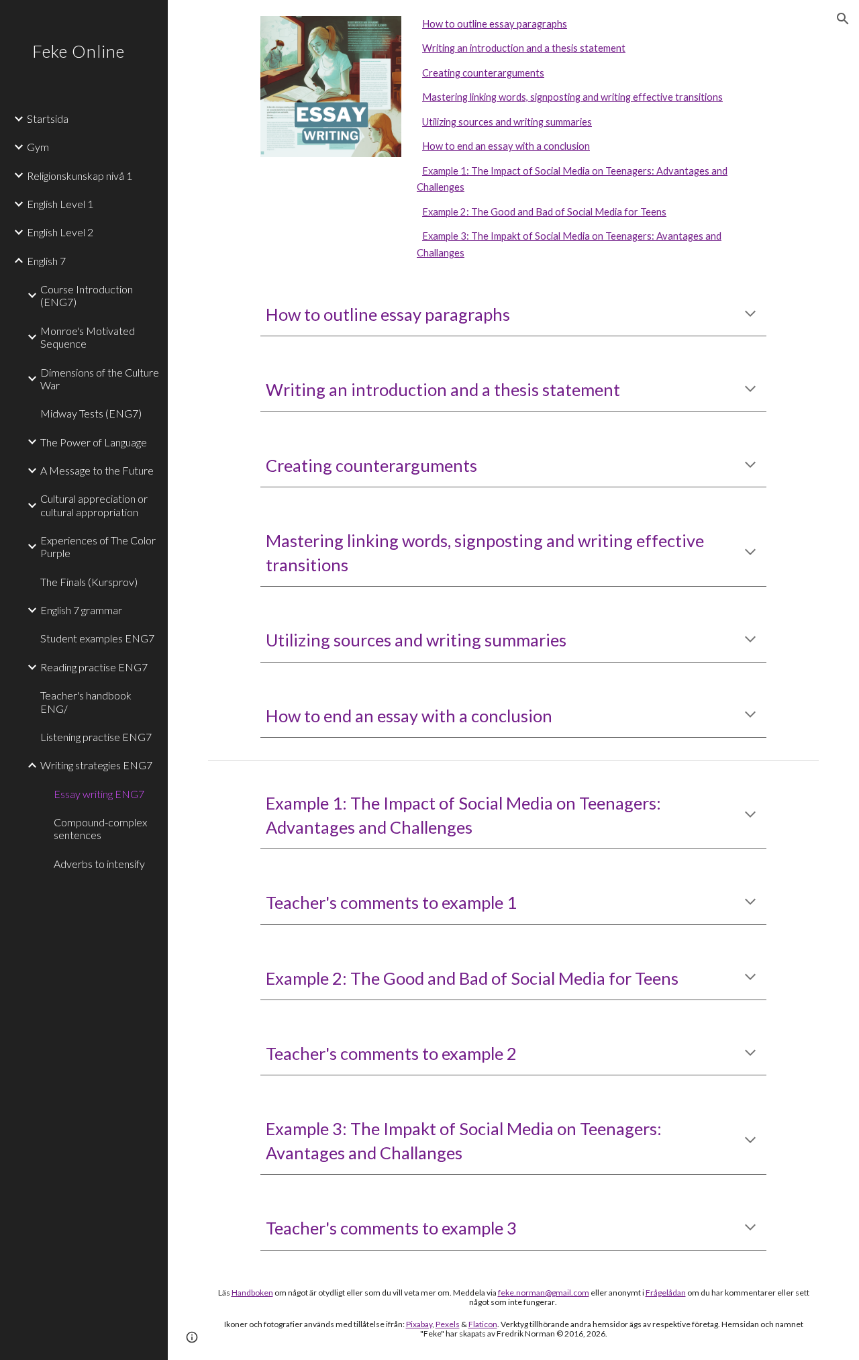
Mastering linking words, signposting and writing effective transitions (572, 97)
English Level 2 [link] (60, 232)
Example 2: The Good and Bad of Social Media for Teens (544, 211)
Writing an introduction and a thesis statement (523, 48)
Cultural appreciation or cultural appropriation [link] (94, 505)
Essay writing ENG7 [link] (99, 793)
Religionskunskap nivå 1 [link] (79, 175)
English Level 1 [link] (60, 203)
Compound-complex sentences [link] (100, 828)
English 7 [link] (46, 260)
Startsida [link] (47, 118)
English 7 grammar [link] (81, 609)
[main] (513, 314)
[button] (843, 19)
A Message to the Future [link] (97, 470)
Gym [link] (38, 146)
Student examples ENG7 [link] (97, 638)
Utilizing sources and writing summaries (507, 122)
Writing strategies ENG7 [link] (96, 765)
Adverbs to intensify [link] (99, 863)
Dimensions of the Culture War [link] (99, 378)
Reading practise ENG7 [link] (94, 667)
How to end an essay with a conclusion (506, 146)
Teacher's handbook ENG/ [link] (86, 701)
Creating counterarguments (483, 73)
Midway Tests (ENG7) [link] (91, 413)
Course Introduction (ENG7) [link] (86, 295)
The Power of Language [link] (93, 442)
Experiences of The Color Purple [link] (98, 546)
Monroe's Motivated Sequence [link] (87, 337)
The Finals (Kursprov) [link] (89, 581)
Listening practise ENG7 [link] (96, 736)
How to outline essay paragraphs (494, 24)
